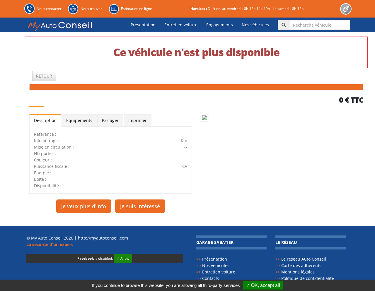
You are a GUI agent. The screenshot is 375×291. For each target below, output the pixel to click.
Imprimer (137, 120)
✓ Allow (123, 258)
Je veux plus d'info (83, 206)
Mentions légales (295, 272)
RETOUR (44, 76)
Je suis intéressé (140, 206)
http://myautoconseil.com (103, 238)
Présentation (143, 24)
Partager (110, 120)
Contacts (207, 278)
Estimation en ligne (136, 8)
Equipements (79, 120)
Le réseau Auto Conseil (300, 259)
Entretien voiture (180, 24)
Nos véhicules (255, 24)
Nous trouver (91, 8)
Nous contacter (49, 8)
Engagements (219, 24)
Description (45, 120)
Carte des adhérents (298, 265)
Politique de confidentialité (304, 278)
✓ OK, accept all (263, 285)
